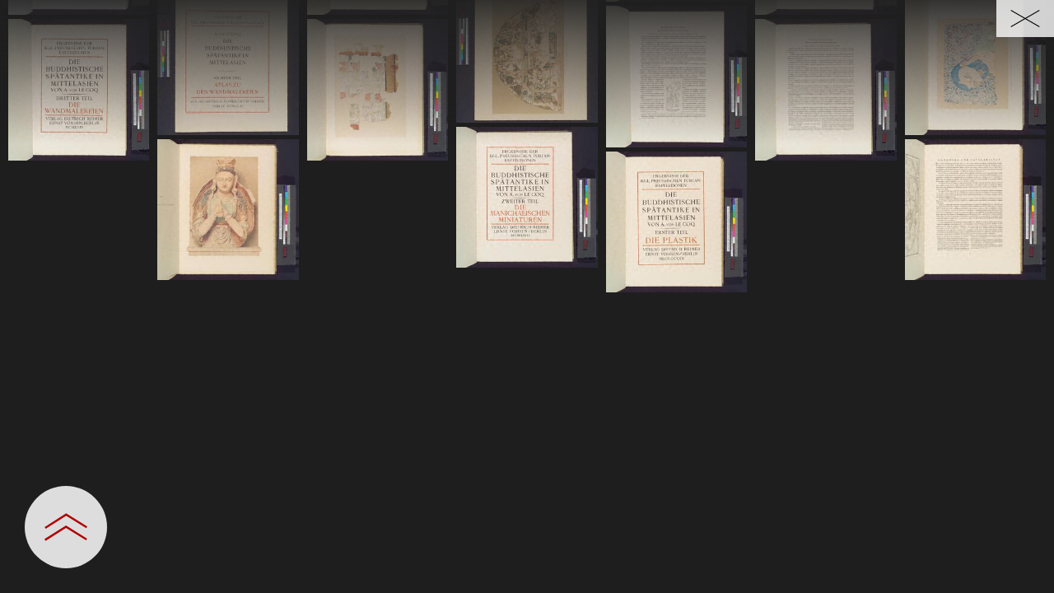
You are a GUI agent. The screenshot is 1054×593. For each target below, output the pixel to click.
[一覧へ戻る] (1025, 18)
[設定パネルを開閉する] (66, 527)
